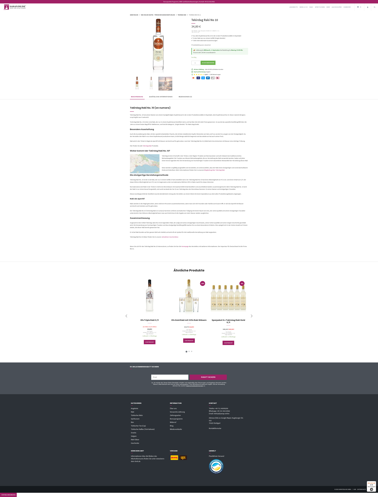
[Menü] (375, 482)
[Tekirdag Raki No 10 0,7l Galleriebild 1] (165, 84)
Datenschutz (361, 489)
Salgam (134, 436)
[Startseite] (14, 7)
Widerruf (173, 422)
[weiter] (251, 316)
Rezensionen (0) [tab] (185, 97)
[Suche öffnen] (374, 7)
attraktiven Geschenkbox (170, 237)
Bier (328, 7)
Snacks (133, 433)
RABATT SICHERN (208, 377)
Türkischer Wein (137, 415)
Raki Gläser (135, 439)
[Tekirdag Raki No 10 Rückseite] (151, 84)
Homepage (185, 246)
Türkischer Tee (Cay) (138, 426)
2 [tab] (189, 351)
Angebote (294, 7)
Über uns (173, 408)
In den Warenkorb (208, 63)
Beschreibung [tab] (137, 97)
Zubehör (347, 7)
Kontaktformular (215, 428)
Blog (171, 426)
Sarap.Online (134, 15)
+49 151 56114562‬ (223, 411)
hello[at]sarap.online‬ (221, 413)
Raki (311, 7)
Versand (151, 333)
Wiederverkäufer (176, 429)
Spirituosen (320, 7)
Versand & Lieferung (177, 412)
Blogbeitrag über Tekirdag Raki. (214, 170)
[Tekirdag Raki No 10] (137, 84)
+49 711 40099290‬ (221, 408)
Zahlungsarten (175, 415)
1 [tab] (186, 351)
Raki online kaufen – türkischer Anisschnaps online (158, 15)
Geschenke (135, 443)
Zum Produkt (149, 342)
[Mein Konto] (367, 7)
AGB (354, 489)
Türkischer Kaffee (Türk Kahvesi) (143, 429)
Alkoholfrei (337, 7)
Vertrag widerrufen (8, 495)
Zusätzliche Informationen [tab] (161, 97)
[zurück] (126, 316)
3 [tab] (191, 351)
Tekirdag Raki (182, 15)
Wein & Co (304, 7)
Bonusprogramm (176, 419)
